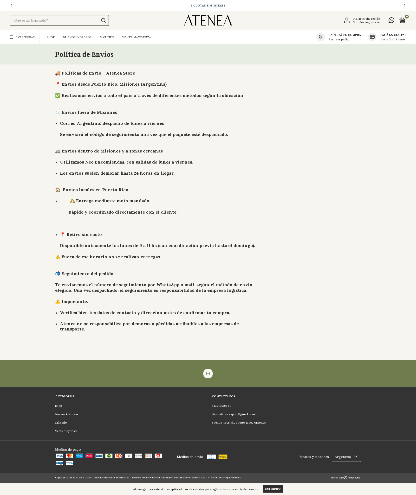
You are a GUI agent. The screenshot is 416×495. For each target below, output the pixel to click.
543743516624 (221, 405)
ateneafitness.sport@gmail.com (233, 414)
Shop (51, 37)
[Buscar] (103, 20)
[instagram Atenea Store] (208, 373)
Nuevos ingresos (77, 37)
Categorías (25, 37)
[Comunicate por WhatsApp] (391, 21)
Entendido (273, 488)
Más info (107, 37)
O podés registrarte (366, 22)
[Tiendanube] (346, 478)
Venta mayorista (136, 37)
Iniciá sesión (371, 18)
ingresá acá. (199, 477)
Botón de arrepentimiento (226, 477)
